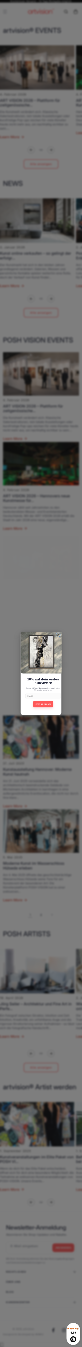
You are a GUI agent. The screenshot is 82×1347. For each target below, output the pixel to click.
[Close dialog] (58, 635)
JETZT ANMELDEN (43, 704)
